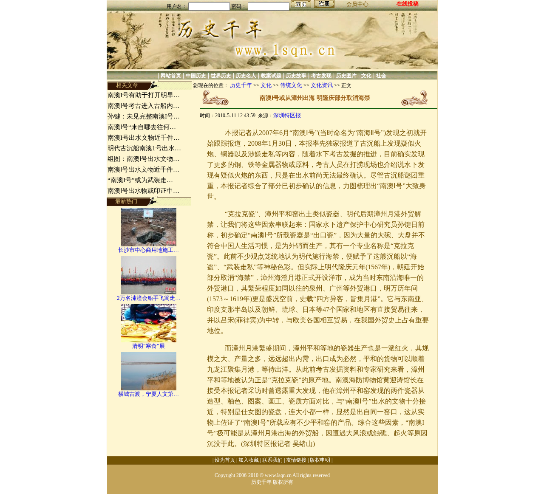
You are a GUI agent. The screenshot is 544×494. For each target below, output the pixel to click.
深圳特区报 (287, 115)
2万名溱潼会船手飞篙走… (149, 298)
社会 (381, 76)
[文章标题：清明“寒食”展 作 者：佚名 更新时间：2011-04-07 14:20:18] (148, 340)
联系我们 (272, 460)
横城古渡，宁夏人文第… (148, 394)
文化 (366, 76)
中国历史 (196, 76)
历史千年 (241, 85)
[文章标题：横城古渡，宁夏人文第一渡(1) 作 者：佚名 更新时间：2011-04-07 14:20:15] (148, 388)
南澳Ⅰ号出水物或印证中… (143, 190)
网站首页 (171, 76)
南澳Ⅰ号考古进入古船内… (143, 105)
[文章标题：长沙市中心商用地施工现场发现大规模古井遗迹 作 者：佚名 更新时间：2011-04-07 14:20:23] (148, 244)
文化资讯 (322, 85)
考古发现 (321, 76)
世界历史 (221, 76)
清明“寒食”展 (148, 346)
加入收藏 (248, 460)
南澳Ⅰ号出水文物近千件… (143, 169)
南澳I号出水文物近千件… (144, 137)
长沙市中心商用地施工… (148, 250)
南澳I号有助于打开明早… (144, 95)
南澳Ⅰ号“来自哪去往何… (142, 127)
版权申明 (320, 460)
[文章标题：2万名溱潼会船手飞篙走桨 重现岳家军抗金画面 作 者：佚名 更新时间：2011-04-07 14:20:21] (148, 292)
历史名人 (246, 76)
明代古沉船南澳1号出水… (144, 148)
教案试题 (271, 76)
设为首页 (225, 460)
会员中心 (357, 4)
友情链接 (296, 460)
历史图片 (346, 76)
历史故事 (296, 76)
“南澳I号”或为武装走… (140, 180)
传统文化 (291, 85)
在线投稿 (408, 3)
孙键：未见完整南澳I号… (144, 116)
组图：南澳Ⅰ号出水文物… (143, 158)
